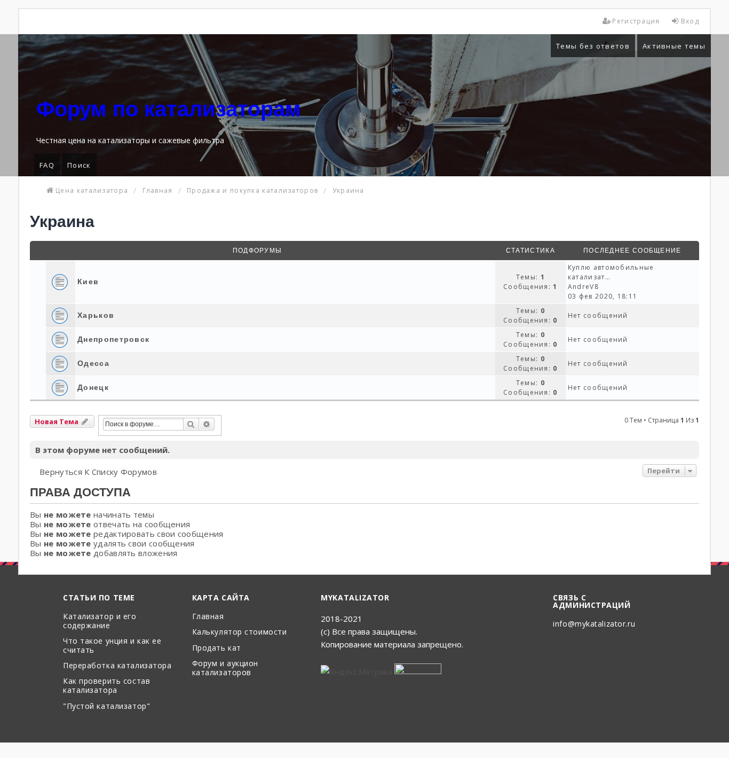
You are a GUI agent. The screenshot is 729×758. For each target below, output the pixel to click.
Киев (88, 281)
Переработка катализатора (117, 665)
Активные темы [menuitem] (674, 46)
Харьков (95, 315)
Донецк (93, 387)
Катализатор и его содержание (100, 621)
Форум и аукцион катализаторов (225, 668)
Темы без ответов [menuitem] (593, 46)
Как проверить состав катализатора (106, 686)
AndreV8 (583, 286)
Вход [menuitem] (690, 21)
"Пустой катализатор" (106, 706)
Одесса (93, 363)
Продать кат (216, 648)
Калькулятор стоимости (239, 632)
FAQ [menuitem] (46, 165)
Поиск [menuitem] (79, 165)
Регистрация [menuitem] (636, 21)
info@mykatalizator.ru (594, 624)
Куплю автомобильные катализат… (611, 272)
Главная (208, 616)
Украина (62, 221)
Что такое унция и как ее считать (112, 646)
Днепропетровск (113, 339)
